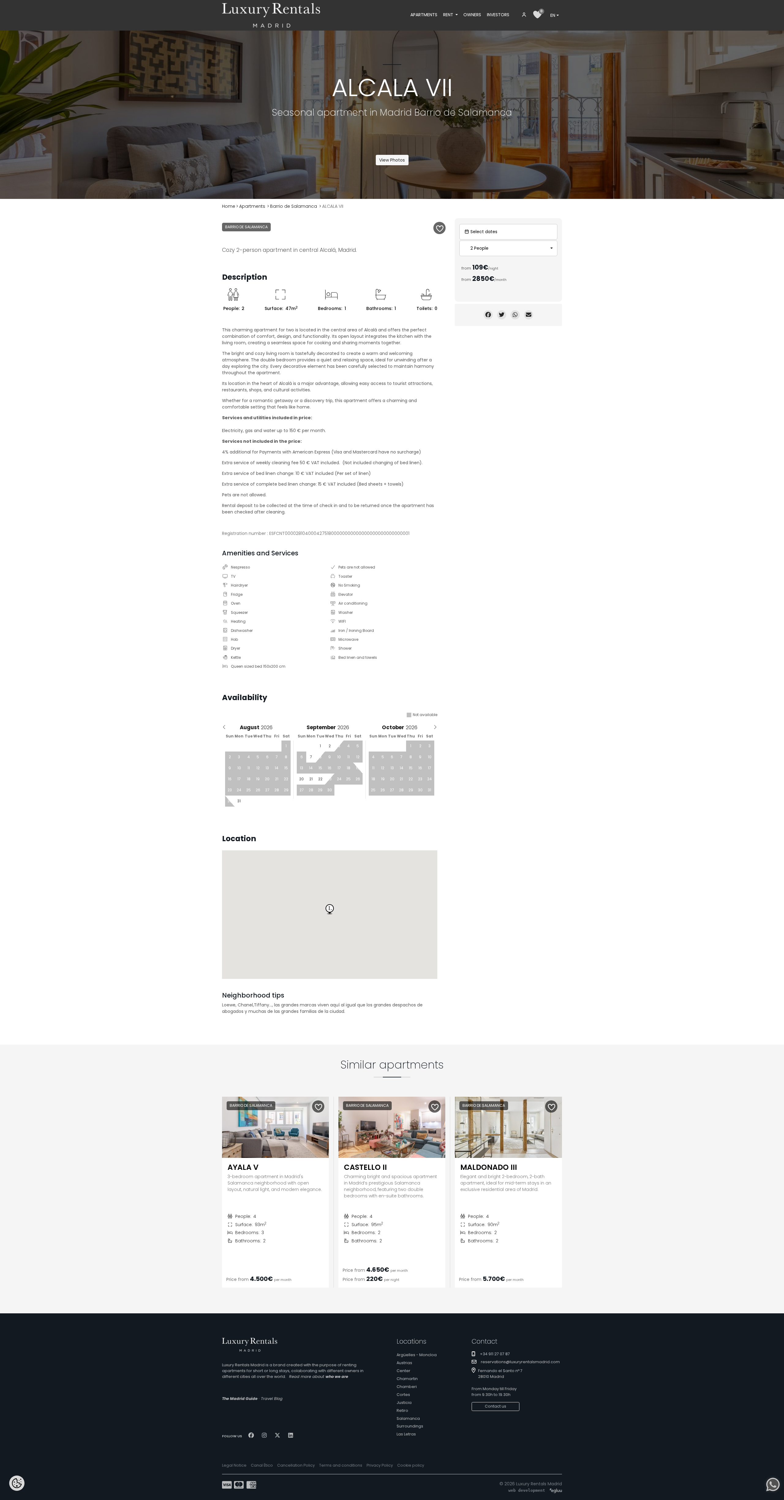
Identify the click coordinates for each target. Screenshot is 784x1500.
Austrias (404, 1362)
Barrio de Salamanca (293, 206)
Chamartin (407, 1378)
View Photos (392, 160)
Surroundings (410, 1426)
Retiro (402, 1410)
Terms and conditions (340, 1465)
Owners (472, 15)
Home (228, 206)
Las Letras (406, 1434)
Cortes (403, 1394)
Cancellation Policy (296, 1465)
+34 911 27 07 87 (495, 1353)
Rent (448, 15)
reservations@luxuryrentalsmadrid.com (520, 1361)
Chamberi (407, 1386)
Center (403, 1370)
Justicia (404, 1402)
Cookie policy (410, 1465)
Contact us (495, 1406)
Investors (498, 15)
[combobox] (554, 15)
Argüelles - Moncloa (417, 1354)
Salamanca (408, 1418)
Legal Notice (234, 1465)
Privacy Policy (380, 1465)
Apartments (423, 15)
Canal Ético (262, 1465)
